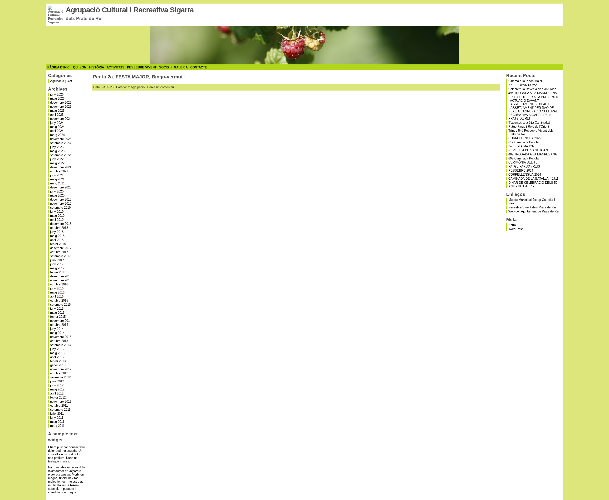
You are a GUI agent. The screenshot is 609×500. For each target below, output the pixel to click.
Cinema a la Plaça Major (525, 81)
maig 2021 (57, 179)
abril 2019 (57, 219)
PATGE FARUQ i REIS (524, 166)
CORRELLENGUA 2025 (524, 138)
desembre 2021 (60, 167)
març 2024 (57, 135)
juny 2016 (57, 288)
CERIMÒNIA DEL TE (523, 162)
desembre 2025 (60, 102)
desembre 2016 (60, 276)
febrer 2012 (58, 397)
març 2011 (57, 426)
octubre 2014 (59, 325)
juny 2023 (57, 147)
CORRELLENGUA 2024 (524, 174)
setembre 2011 (60, 409)
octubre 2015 (59, 300)
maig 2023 (57, 151)
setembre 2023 (60, 143)
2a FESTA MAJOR (521, 146)
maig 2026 (57, 98)
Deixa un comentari (160, 87)
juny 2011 (56, 417)
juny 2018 (57, 232)
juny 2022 (57, 159)
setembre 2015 (60, 304)
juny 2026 (57, 94)
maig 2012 (57, 389)
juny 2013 (57, 349)
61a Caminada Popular (524, 142)
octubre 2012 (59, 373)
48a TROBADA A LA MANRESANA (532, 154)
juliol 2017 (57, 260)
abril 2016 (57, 296)
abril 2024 (57, 131)
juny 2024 (57, 123)
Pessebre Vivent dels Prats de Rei (532, 207)
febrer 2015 (58, 316)
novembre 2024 (60, 118)
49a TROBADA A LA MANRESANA (532, 93)
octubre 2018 (59, 228)
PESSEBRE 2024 (520, 170)
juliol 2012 (57, 381)
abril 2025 (57, 114)
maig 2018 (57, 236)
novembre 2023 (60, 139)
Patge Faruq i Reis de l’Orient (528, 126)
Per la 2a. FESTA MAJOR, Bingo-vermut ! (139, 76)
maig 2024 (57, 127)
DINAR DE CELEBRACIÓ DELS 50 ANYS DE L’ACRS (532, 184)
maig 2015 (57, 312)
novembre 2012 (60, 369)
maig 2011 (57, 421)
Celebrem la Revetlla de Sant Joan (532, 89)
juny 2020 (57, 191)
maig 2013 (57, 353)
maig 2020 (57, 195)
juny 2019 (57, 211)
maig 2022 (57, 163)
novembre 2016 (60, 280)
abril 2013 (57, 357)
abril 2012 (57, 393)
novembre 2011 (60, 401)
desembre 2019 (60, 199)
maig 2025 (57, 110)
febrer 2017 (58, 272)
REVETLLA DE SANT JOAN (528, 150)
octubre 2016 (59, 284)
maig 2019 (57, 215)
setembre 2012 (60, 377)
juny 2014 (57, 329)
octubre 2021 (59, 171)
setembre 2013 (60, 345)
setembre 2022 (60, 155)
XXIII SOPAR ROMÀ (522, 85)
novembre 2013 (60, 337)
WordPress (516, 229)
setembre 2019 (60, 207)
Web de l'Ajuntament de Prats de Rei (533, 211)
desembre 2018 (60, 224)
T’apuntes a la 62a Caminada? (529, 122)
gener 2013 (57, 365)
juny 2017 (57, 264)
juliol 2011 (57, 413)
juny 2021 (57, 175)
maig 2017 (57, 268)
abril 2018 (57, 240)
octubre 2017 (59, 252)
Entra (512, 225)
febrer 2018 (58, 244)
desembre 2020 (60, 187)
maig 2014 (57, 333)
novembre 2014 (60, 320)
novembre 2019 (60, 203)
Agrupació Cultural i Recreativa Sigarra (130, 10)
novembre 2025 (60, 106)
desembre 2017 (60, 248)
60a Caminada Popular (524, 158)
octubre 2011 (59, 405)
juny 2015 (57, 308)
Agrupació (57, 81)
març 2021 (57, 183)
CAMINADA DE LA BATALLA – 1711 (533, 178)
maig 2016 (57, 292)
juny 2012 (57, 385)
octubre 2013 (59, 341)
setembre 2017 (60, 256)
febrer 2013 (58, 361)
